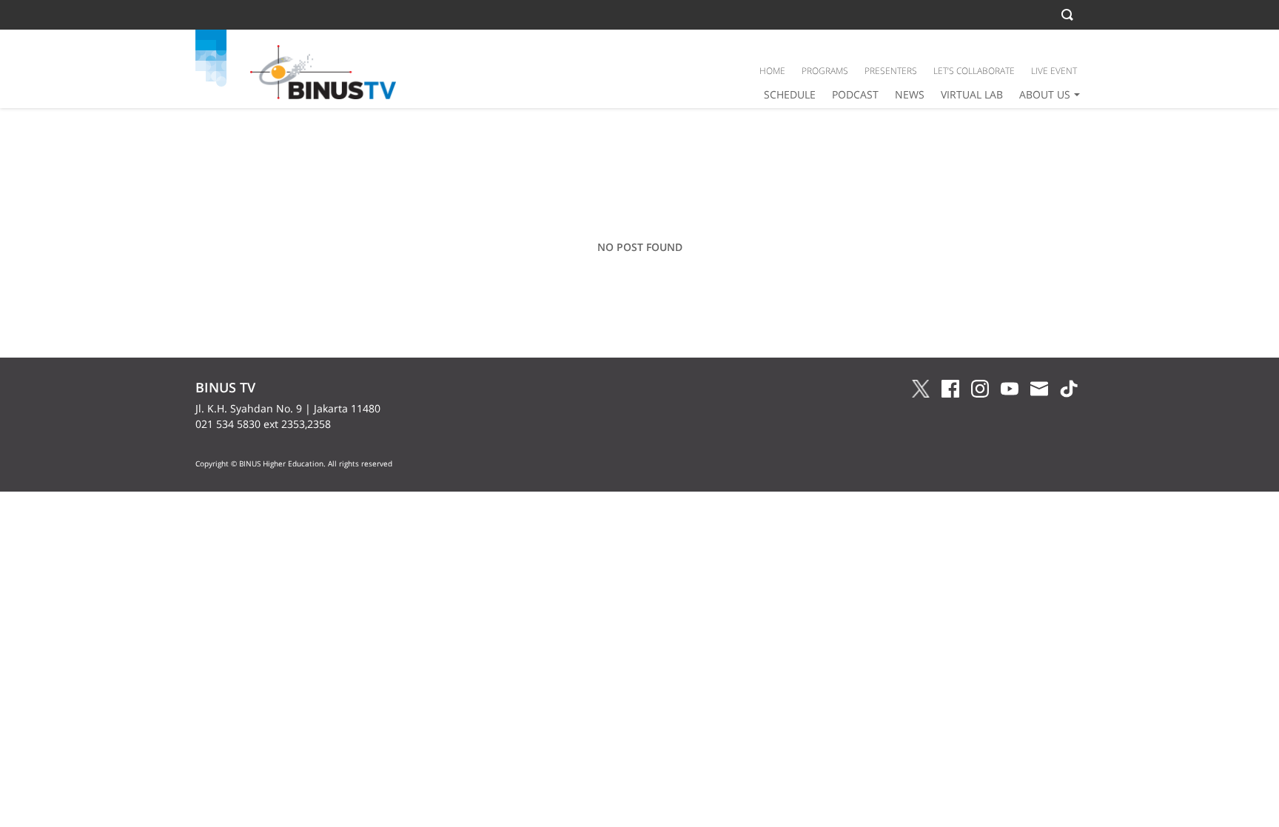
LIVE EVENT (1054, 70)
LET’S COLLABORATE (974, 70)
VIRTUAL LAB (972, 94)
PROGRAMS (825, 70)
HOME (772, 70)
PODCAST (855, 94)
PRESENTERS (891, 70)
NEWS (909, 94)
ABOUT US (1044, 94)
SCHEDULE (790, 94)
